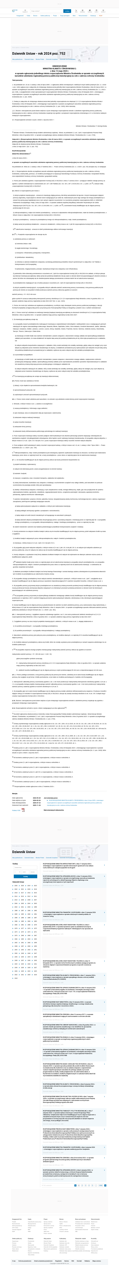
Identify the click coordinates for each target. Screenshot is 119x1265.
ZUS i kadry (15, 1227)
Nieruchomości (83, 15)
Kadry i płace (15, 1249)
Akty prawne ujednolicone (50, 1249)
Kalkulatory (63, 1238)
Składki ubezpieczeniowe (81, 1245)
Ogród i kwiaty (94, 1229)
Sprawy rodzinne (48, 1221)
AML (76, 1231)
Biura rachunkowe (80, 1219)
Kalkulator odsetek (64, 1247)
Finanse (93, 1225)
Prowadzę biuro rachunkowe (82, 1223)
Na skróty (93, 1238)
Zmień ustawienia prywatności (43, 1261)
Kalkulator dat (63, 1241)
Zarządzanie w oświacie (34, 1249)
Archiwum (93, 1243)
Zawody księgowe (16, 1229)
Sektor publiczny (45, 15)
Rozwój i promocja (17, 1247)
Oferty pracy (94, 1252)
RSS (73, 1261)
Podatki (14, 1221)
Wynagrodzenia (32, 1223)
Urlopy (29, 1227)
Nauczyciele (31, 1245)
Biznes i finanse (64, 1221)
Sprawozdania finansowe (81, 1229)
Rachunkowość (16, 1223)
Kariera (66, 1261)
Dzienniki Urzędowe (52, 59)
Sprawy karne (47, 1223)
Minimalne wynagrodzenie (82, 1243)
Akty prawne (47, 1238)
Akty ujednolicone (17, 59)
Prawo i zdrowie (48, 1233)
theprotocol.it (94, 1250)
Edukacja (93, 15)
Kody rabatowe (95, 1245)
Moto (74, 15)
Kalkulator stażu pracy (65, 1249)
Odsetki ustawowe (80, 1249)
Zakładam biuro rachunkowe (82, 1221)
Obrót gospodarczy (17, 1225)
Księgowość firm (17, 1219)
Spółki (61, 1223)
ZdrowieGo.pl (94, 1241)
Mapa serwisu (97, 1261)
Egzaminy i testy (32, 1247)
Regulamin (58, 1261)
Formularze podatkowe (97, 1249)
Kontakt (79, 1261)
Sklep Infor (46, 1231)
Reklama (87, 1261)
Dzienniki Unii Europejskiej (67, 59)
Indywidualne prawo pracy (34, 1221)
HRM (29, 1231)
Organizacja (15, 1241)
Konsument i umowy (49, 1225)
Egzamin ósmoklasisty (33, 1252)
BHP (29, 1229)
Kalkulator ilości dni (64, 1243)
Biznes (35, 15)
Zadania (14, 1245)
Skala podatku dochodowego (82, 1250)
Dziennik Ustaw (25, 47)
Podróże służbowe (80, 1247)
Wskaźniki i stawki (80, 1238)
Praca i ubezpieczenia (65, 1225)
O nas (14, 1261)
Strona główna (16, 47)
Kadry (28, 15)
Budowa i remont (95, 1227)
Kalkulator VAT (63, 1245)
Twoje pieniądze (65, 15)
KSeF (100, 15)
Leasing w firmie (64, 1229)
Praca (45, 1229)
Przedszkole (31, 1241)
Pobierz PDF (16, 810)
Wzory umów (94, 1247)
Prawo (55, 15)
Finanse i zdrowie (64, 1231)
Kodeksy (46, 1250)
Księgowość (20, 15)
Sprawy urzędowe (48, 1227)
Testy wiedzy (31, 1254)
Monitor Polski (40, 59)
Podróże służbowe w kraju (82, 1241)
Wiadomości (94, 1221)
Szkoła (29, 1243)
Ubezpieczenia (31, 1225)
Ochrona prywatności (24, 1261)
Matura (30, 1250)
